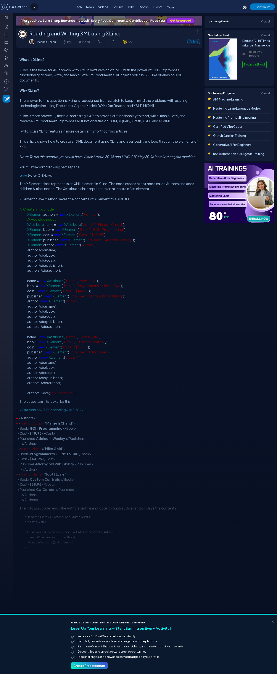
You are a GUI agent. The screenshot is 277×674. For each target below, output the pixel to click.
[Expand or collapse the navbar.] (7, 17)
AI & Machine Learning (228, 99)
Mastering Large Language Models (237, 108)
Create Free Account (89, 666)
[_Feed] (7, 26)
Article (194, 41)
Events (158, 7)
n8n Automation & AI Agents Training (238, 154)
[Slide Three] (109, 21)
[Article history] (65, 42)
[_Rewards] (7, 81)
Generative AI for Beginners (232, 145)
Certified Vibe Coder (227, 126)
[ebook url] (223, 78)
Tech (78, 7)
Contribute (263, 7)
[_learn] (7, 50)
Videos (103, 7)
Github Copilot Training (229, 135)
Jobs (131, 7)
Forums (118, 7)
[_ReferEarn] (7, 73)
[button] (112, 42)
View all (266, 21)
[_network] (7, 65)
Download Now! (254, 64)
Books (144, 7)
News (90, 7)
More (170, 7)
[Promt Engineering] (239, 193)
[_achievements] (7, 58)
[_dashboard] (7, 34)
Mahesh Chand (46, 41)
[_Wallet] (7, 42)
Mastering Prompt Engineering (234, 117)
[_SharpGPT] (7, 89)
